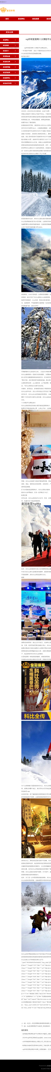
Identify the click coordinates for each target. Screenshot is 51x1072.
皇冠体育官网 (21, 22)
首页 (7, 19)
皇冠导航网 (6, 72)
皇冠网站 (21, 19)
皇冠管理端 (6, 67)
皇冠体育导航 (45, 1069)
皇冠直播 (35, 19)
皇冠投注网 (6, 61)
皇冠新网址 (7, 22)
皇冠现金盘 (6, 56)
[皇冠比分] (7, 12)
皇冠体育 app (25, 791)
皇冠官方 (6, 51)
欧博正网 (24, 495)
